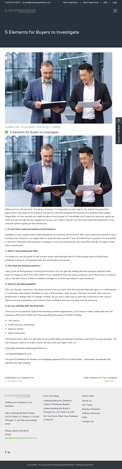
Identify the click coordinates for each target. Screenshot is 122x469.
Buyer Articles (43, 127)
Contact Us (88, 421)
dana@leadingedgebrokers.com (37, 2)
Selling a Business (91, 413)
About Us (87, 400)
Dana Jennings (29, 127)
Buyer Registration (90, 2)
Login (114, 2)
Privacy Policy (32, 465)
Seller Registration (70, 2)
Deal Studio (90, 465)
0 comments (56, 127)
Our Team (87, 404)
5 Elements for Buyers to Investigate (33, 359)
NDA (105, 2)
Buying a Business (91, 409)
